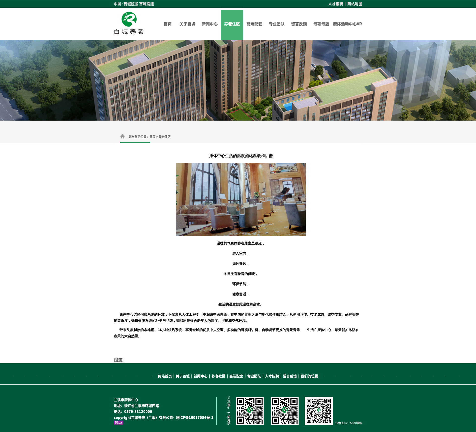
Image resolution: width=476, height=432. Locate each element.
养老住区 (232, 24)
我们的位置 (309, 376)
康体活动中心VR (347, 24)
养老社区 (218, 376)
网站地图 (354, 4)
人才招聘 (335, 4)
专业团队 (277, 24)
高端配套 (254, 24)
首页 (168, 24)
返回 (118, 360)
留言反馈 (299, 24)
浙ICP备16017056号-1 (194, 417)
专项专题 (321, 24)
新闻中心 (210, 24)
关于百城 (187, 24)
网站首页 (165, 376)
